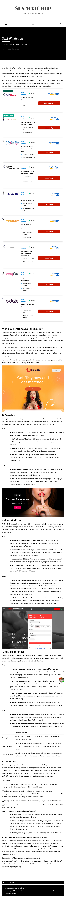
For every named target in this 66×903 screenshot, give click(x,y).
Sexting (12, 882)
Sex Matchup (33, 8)
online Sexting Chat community (30, 823)
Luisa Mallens (25, 44)
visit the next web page (41, 591)
